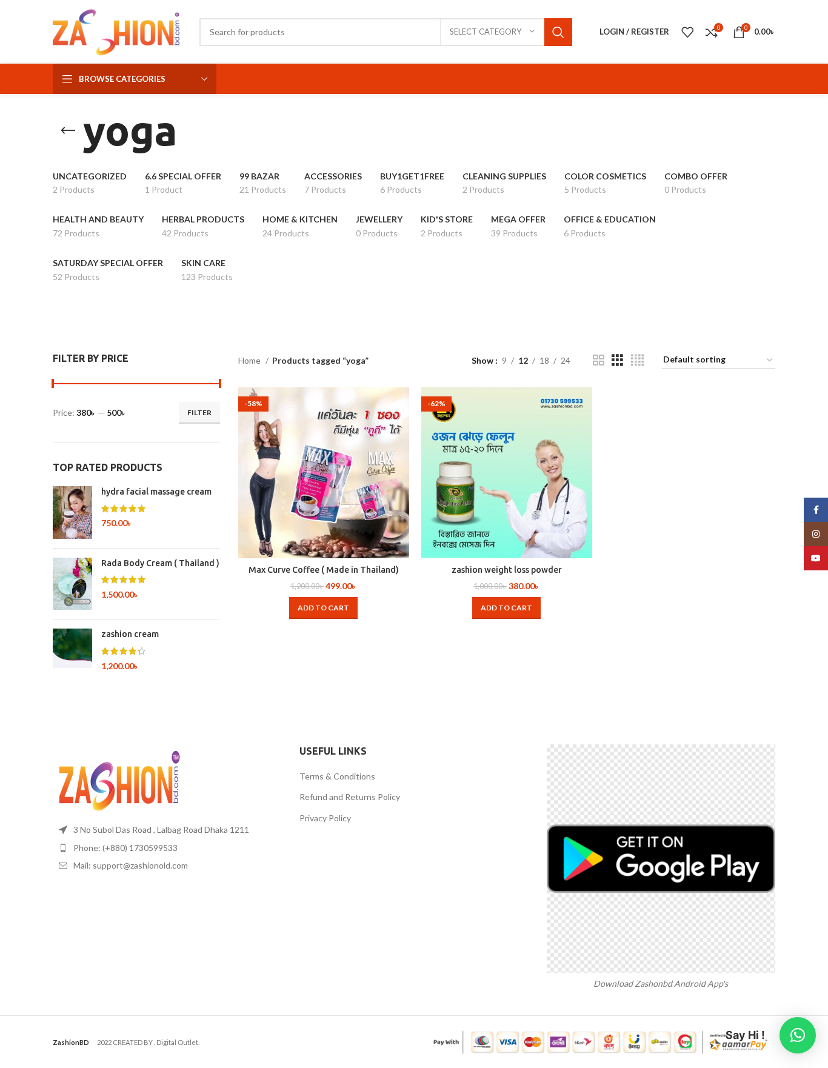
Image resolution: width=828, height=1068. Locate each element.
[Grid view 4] (637, 360)
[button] (323, 608)
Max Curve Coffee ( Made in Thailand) (324, 570)
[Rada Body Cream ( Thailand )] (72, 584)
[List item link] (167, 848)
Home (250, 360)
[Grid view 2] (598, 360)
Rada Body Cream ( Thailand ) (160, 563)
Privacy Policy (325, 818)
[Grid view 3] (617, 360)
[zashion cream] (72, 650)
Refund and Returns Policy (349, 797)
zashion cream (130, 634)
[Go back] (68, 131)
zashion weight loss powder (507, 570)
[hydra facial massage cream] (72, 512)
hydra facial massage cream (156, 491)
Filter (199, 412)
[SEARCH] (558, 32)
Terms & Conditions (337, 776)
